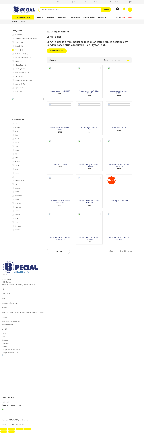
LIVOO (17, 184)
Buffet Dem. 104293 (60, 164)
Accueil (40, 17)
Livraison (61, 17)
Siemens (17, 215)
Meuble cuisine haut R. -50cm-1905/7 (89, 92)
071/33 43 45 (127, 17)
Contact (102, 17)
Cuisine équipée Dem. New (119, 201)
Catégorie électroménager (24, 38)
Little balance (19, 180)
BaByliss (17, 127)
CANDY (17, 150)
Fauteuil (17, 76)
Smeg (17, 218)
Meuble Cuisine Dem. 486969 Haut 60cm (60, 202)
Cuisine (17, 50)
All (119, 60)
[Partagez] (19, 429)
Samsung (18, 207)
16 (109, 60)
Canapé (17, 46)
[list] (125, 60)
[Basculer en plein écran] (11, 429)
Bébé (16, 92)
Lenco (17, 173)
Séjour (17, 88)
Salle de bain (19, 65)
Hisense (17, 161)
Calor (16, 146)
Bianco (17, 135)
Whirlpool (18, 226)
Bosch (17, 139)
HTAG (12, 420)
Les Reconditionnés (21, 57)
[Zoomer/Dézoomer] (3, 429)
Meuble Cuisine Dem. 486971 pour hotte (89, 165)
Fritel (16, 158)
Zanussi (17, 230)
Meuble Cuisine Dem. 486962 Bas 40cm (119, 238)
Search (106, 10)
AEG (16, 124)
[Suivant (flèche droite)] (11, 431)
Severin (17, 211)
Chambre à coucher (21, 80)
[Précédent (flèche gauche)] (3, 431)
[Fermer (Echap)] (27, 429)
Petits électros (19, 73)
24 (115, 60)
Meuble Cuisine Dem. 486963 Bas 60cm (89, 238)
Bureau (17, 35)
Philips (17, 199)
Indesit (17, 165)
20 (112, 60)
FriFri (16, 154)
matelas (17, 42)
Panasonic (18, 196)
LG (16, 177)
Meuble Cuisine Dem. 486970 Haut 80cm (119, 165)
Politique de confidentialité (11, 349)
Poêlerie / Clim (20, 54)
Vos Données (89, 17)
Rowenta (18, 203)
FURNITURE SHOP (56, 51)
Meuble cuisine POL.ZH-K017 (60, 91)
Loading (58, 251)
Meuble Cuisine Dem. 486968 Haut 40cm (89, 202)
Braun (17, 143)
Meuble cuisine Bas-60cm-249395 (119, 92)
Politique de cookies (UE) (10, 353)
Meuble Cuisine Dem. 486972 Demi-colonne (60, 238)
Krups (17, 169)
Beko (16, 131)
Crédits (50, 17)
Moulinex (18, 188)
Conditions (74, 17)
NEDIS (17, 192)
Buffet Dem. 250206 (119, 128)
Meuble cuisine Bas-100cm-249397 (59, 128)
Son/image (18, 69)
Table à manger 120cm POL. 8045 (89, 128)
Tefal (16, 222)
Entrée (17, 61)
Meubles (17, 84)
